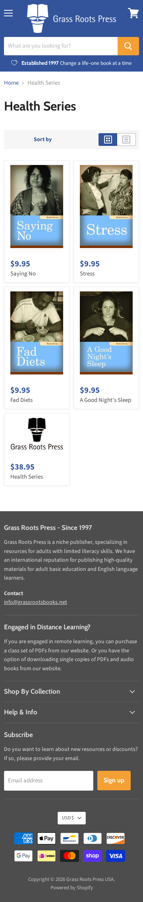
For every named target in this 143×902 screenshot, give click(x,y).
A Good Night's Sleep (105, 400)
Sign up (114, 780)
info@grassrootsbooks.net (35, 602)
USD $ (68, 818)
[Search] (128, 46)
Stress (87, 274)
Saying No (23, 274)
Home (11, 83)
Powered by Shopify (71, 887)
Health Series (26, 477)
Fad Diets (21, 400)
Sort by (43, 139)
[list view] (126, 139)
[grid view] (108, 139)
